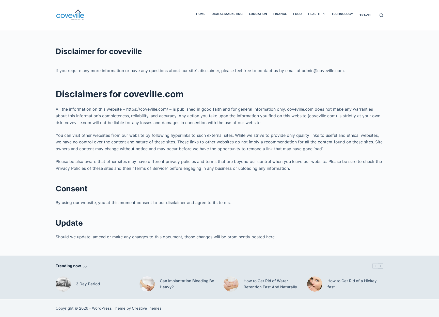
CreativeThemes (147, 308)
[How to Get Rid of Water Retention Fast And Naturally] (231, 284)
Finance (280, 14)
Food (297, 14)
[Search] (381, 15)
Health (314, 14)
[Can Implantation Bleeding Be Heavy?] (147, 284)
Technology (342, 14)
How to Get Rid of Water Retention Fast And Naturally (270, 284)
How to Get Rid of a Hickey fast (352, 284)
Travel (365, 15)
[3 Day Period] (63, 284)
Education (258, 14)
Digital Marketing (227, 14)
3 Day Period (88, 283)
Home (200, 14)
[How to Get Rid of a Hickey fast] (314, 284)
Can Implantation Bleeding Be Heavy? (187, 284)
